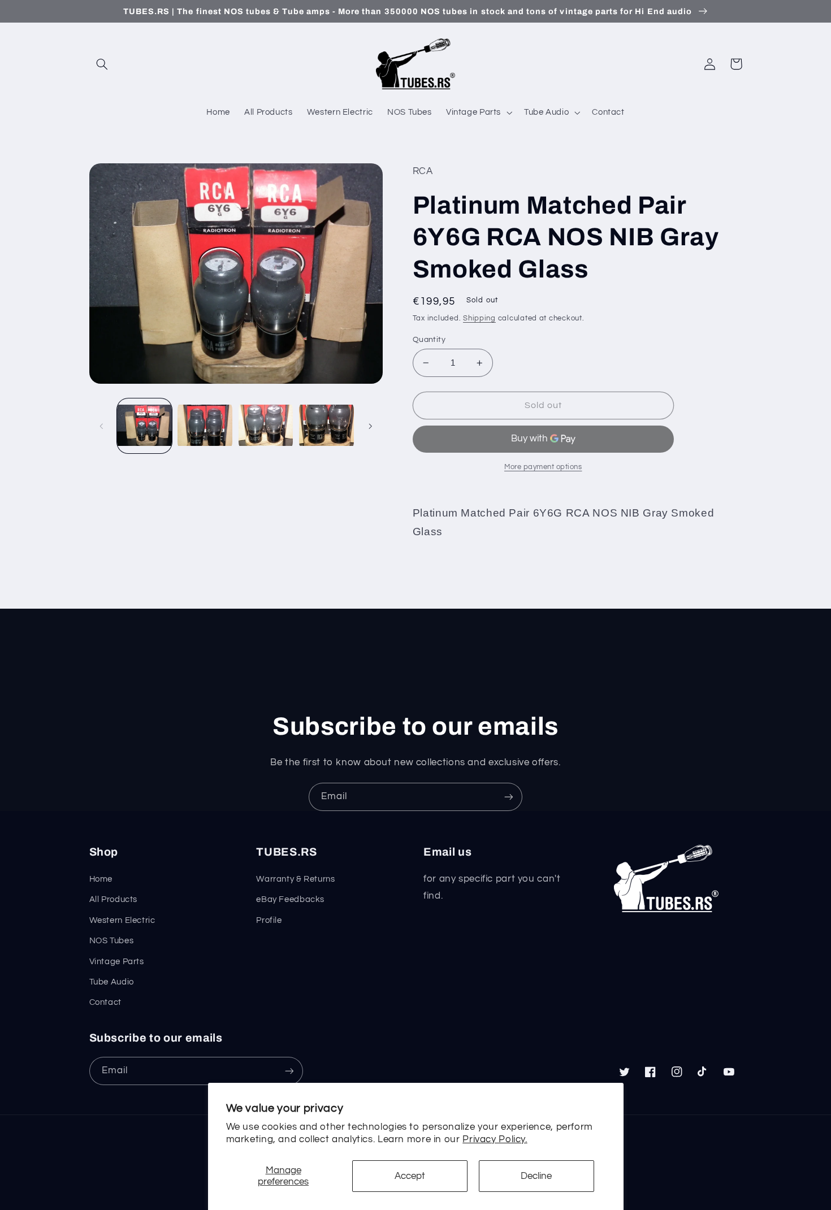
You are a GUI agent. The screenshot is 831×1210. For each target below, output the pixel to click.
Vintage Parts (116, 961)
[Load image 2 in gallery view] (205, 425)
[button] (102, 64)
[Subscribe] (509, 796)
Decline (536, 1176)
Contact (105, 1002)
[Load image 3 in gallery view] (266, 425)
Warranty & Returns (295, 879)
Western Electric (122, 920)
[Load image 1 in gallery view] (144, 425)
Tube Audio (111, 982)
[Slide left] (101, 426)
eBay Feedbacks (290, 899)
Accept (410, 1176)
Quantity (429, 340)
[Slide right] (370, 426)
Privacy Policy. (494, 1139)
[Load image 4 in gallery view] (326, 425)
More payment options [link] (543, 467)
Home (101, 879)
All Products (113, 899)
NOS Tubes (111, 940)
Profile (269, 920)
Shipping (479, 318)
